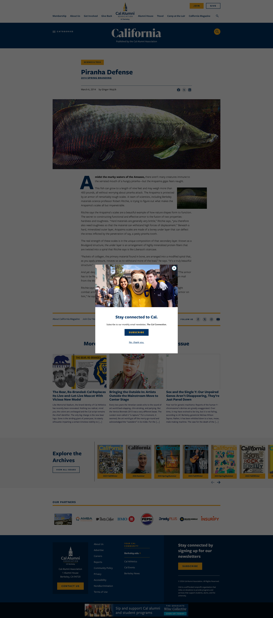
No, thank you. (136, 342)
